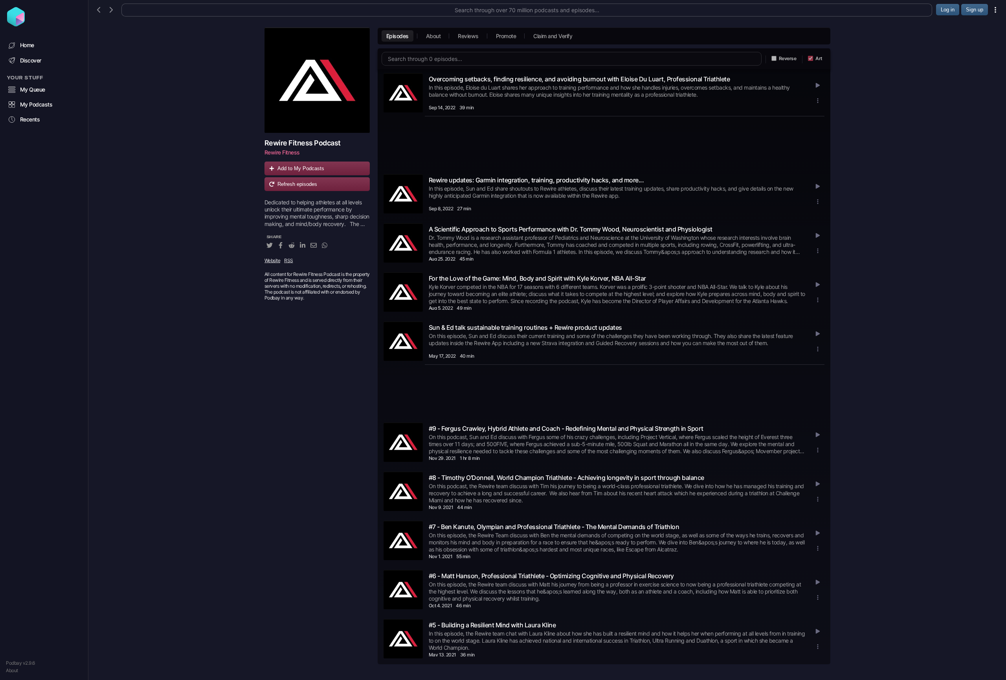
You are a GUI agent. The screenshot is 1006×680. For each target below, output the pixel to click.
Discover (30, 60)
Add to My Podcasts (300, 168)
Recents (30, 119)
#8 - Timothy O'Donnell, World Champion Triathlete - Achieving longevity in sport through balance (566, 478)
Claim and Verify (552, 36)
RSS (288, 260)
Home (27, 45)
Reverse (788, 58)
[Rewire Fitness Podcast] (317, 80)
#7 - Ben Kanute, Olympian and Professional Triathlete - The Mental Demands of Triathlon (554, 527)
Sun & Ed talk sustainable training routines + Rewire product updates (525, 327)
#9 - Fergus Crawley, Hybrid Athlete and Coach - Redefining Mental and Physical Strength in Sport (566, 428)
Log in (948, 10)
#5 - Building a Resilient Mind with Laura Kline (492, 625)
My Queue (32, 89)
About (12, 670)
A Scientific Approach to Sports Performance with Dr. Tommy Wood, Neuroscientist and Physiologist (570, 229)
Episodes (397, 36)
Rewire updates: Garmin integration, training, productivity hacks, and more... (536, 180)
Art (818, 58)
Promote (506, 36)
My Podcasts (36, 104)
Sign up (974, 10)
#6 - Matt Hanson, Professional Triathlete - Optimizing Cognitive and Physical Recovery (551, 576)
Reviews (468, 36)
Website (272, 260)
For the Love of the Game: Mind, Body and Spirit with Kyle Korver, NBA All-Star (537, 278)
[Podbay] (16, 24)
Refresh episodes (297, 184)
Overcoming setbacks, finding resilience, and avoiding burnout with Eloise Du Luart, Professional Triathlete (579, 79)
